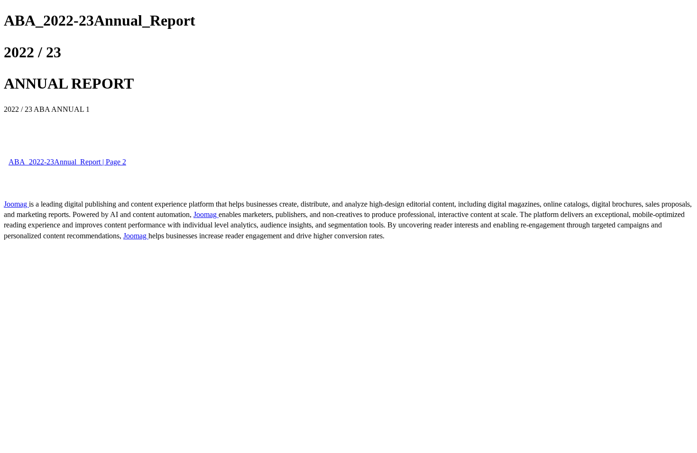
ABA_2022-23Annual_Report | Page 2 (67, 162)
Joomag (16, 204)
